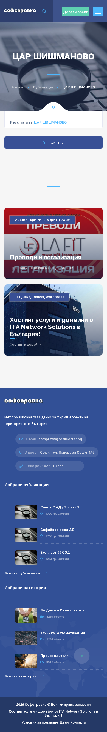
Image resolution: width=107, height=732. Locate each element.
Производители (54, 656)
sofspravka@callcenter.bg (60, 439)
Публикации (43, 87)
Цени (64, 722)
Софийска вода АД (57, 530)
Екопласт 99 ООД (55, 552)
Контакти (78, 722)
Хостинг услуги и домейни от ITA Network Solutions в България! (53, 327)
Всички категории (21, 676)
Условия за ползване (39, 722)
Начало (18, 87)
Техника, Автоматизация (62, 633)
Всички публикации (22, 573)
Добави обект (75, 12)
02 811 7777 (53, 466)
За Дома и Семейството (62, 610)
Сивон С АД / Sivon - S (59, 507)
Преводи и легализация (45, 257)
